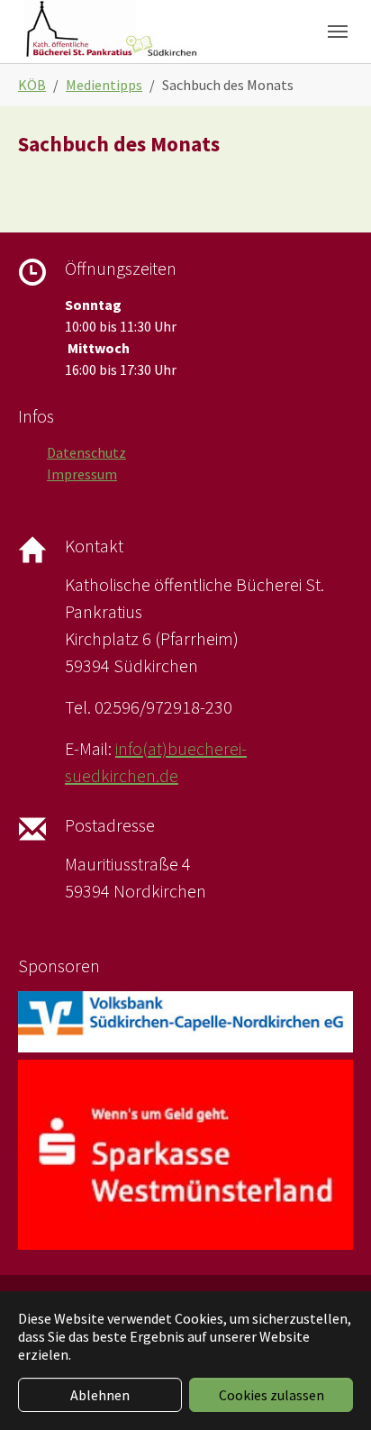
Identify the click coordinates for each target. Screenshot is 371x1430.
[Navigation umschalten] (337, 31)
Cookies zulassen (271, 1395)
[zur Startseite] (111, 31)
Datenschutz (86, 452)
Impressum (82, 474)
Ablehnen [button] (100, 1395)
